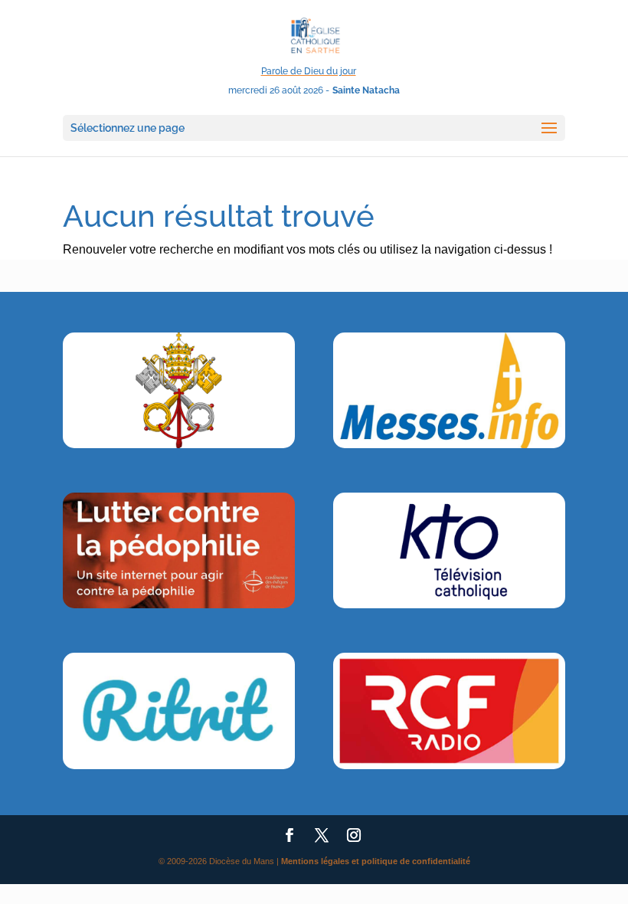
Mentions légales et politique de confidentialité (375, 861)
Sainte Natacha (366, 90)
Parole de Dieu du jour (308, 71)
